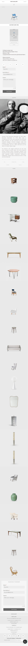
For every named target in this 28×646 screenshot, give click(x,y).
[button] (25, 642)
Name (4, 67)
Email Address (6, 72)
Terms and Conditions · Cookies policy (14, 638)
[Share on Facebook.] (6, 64)
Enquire (4, 77)
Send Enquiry (9, 91)
